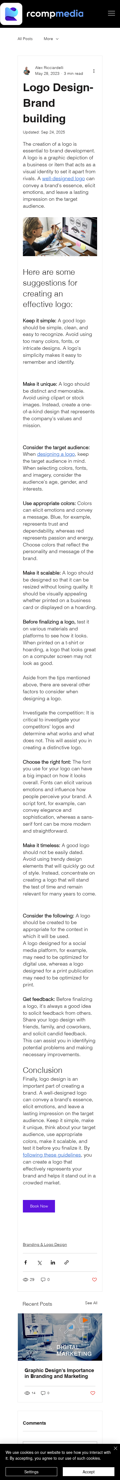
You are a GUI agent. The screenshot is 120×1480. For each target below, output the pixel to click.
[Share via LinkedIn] (53, 1262)
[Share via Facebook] (25, 1262)
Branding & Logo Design (45, 1244)
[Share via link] (66, 1262)
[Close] (112, 1451)
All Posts (25, 38)
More (48, 38)
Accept (89, 1471)
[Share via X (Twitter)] (39, 1262)
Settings (31, 1471)
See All (91, 1302)
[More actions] (93, 70)
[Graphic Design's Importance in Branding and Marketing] (60, 1337)
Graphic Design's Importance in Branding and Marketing (59, 1373)
